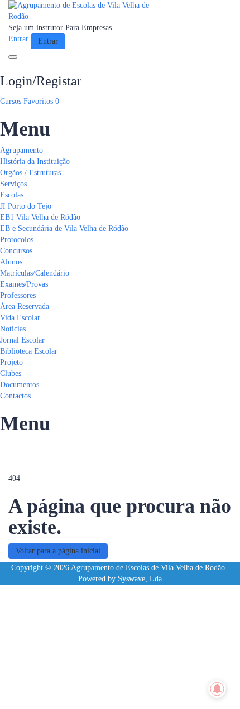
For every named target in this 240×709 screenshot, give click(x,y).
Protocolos (16, 239)
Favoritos (41, 101)
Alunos (11, 262)
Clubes (10, 373)
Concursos (16, 251)
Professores (18, 295)
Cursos (11, 101)
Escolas (11, 195)
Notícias (13, 329)
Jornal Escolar (22, 340)
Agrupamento (21, 150)
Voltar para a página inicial (58, 551)
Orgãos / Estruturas (30, 172)
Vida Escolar (20, 317)
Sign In (87, 692)
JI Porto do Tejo (25, 206)
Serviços (13, 184)
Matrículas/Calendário (34, 273)
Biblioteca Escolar (28, 351)
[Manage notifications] (217, 689)
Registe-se (58, 692)
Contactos (15, 396)
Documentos (19, 384)
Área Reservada (24, 306)
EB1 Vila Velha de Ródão (40, 217)
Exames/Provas (24, 284)
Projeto (11, 362)
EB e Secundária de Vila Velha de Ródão (64, 228)
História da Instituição (35, 161)
